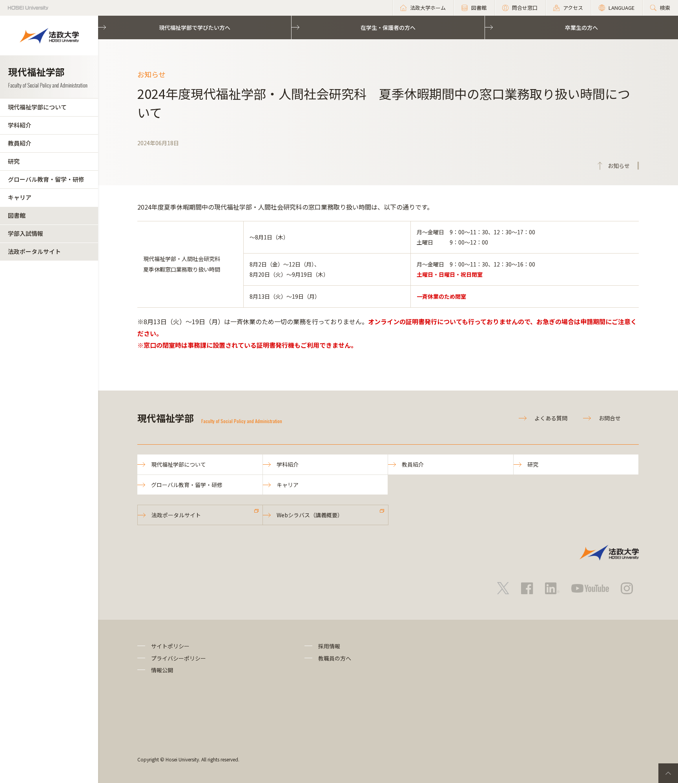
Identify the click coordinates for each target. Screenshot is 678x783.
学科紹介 (19, 125)
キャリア (19, 197)
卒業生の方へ (581, 27)
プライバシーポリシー (178, 658)
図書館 (17, 215)
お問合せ (610, 418)
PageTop (668, 773)
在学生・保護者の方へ (388, 27)
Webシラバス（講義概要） (310, 515)
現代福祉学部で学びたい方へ (194, 27)
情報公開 (162, 670)
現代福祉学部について (37, 107)
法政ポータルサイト (34, 251)
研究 (14, 161)
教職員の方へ (334, 658)
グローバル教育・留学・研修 (46, 179)
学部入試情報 (25, 233)
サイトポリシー (170, 646)
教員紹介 (19, 143)
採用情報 (329, 646)
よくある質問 (550, 418)
